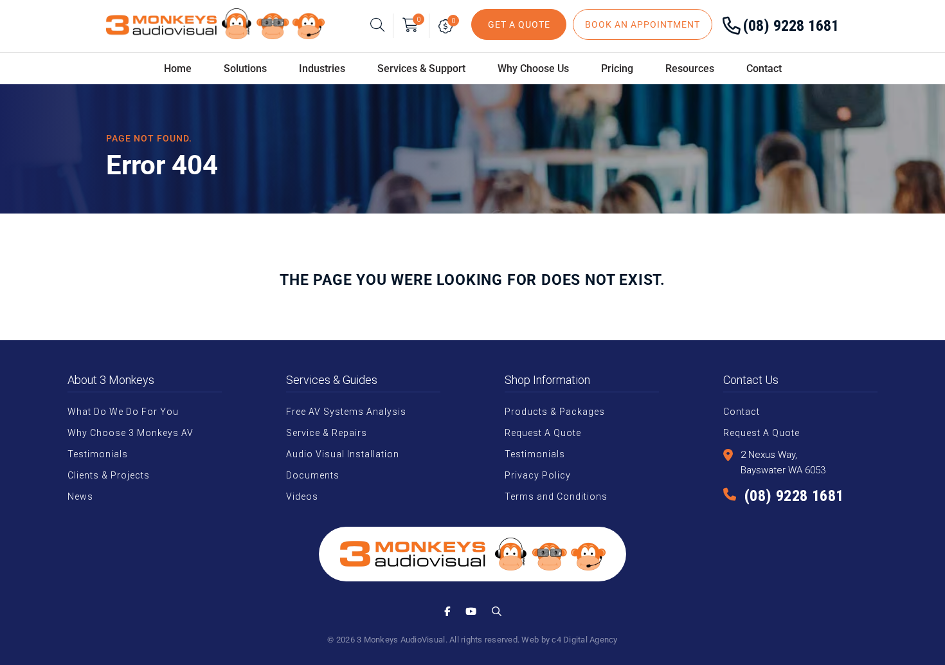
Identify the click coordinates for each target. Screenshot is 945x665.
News (80, 496)
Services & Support (421, 68)
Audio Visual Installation (342, 454)
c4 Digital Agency (584, 639)
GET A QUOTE (519, 24)
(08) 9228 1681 (791, 26)
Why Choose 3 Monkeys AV (131, 433)
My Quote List (448, 26)
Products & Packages (555, 411)
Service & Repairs (326, 433)
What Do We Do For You (123, 411)
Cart (418, 19)
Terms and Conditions (556, 496)
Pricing (617, 68)
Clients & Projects (109, 475)
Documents (312, 475)
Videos (302, 496)
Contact (764, 68)
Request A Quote (543, 433)
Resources (689, 68)
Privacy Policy (538, 475)
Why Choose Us (533, 68)
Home (178, 68)
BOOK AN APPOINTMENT (642, 24)
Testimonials (98, 454)
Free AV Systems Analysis (346, 411)
